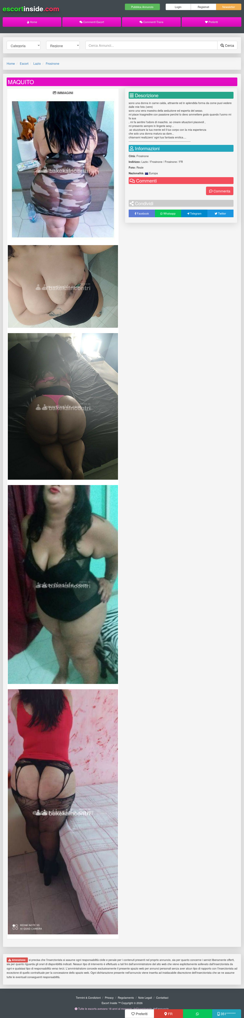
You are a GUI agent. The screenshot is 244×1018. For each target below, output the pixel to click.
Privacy (109, 997)
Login (178, 7)
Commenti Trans (153, 22)
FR (170, 1013)
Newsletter (228, 7)
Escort (24, 63)
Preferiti (213, 22)
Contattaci (162, 997)
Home (33, 22)
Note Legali (145, 997)
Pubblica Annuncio (142, 7)
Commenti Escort (93, 22)
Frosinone (52, 63)
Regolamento (126, 997)
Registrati (203, 7)
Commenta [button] (221, 190)
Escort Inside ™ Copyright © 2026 (122, 1003)
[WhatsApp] (197, 1013)
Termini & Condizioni (88, 997)
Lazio (37, 63)
